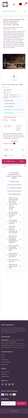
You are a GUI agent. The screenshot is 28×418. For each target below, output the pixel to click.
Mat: (8, 106)
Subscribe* (21, 403)
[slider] (14, 143)
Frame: (9, 103)
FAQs (2, 357)
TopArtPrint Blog (5, 376)
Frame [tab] (14, 120)
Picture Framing (5, 371)
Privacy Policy (4, 359)
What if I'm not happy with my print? (13, 266)
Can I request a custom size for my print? (13, 221)
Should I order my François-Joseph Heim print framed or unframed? (13, 239)
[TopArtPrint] (5, 4)
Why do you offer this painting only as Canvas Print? (14, 248)
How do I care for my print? (14, 260)
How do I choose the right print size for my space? (13, 215)
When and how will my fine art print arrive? (13, 255)
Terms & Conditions (6, 362)
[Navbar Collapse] (14, 4)
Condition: (8, 100)
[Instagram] (9, 384)
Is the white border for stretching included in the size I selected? (13, 230)
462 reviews (12, 341)
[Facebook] (6, 384)
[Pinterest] (12, 384)
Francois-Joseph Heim (10, 23)
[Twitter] (2, 384)
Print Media (4, 374)
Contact (3, 355)
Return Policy (4, 364)
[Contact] (25, 166)
